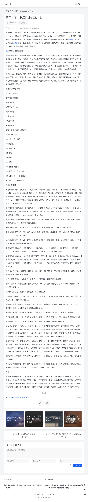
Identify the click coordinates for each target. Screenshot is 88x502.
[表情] (70, 465)
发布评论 (78, 465)
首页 (7, 11)
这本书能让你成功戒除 (19, 11)
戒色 (71, 39)
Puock (48, 497)
